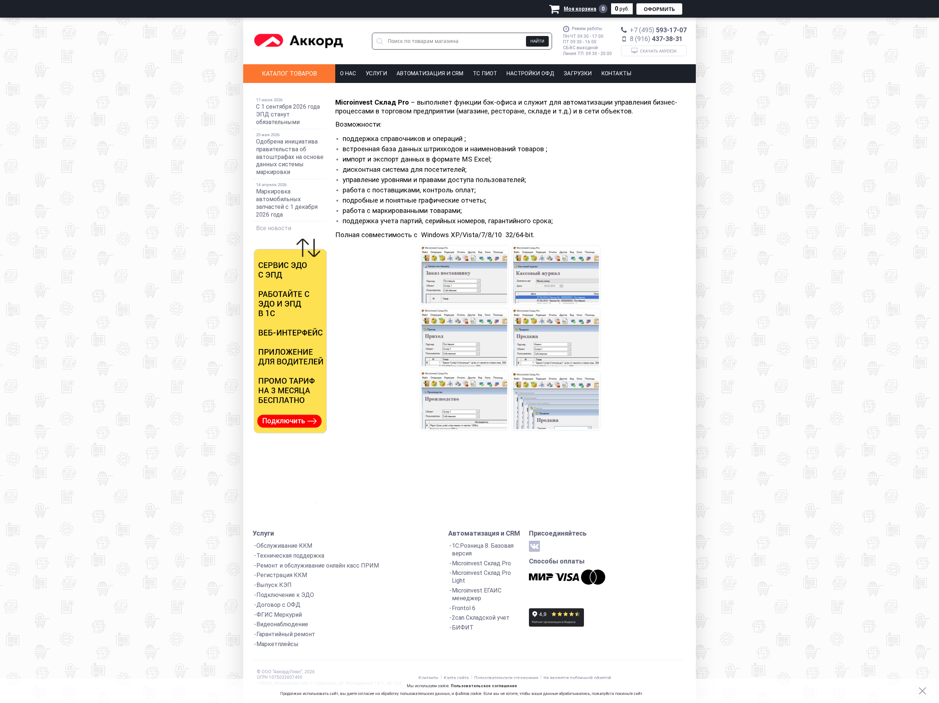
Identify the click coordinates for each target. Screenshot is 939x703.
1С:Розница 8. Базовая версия (483, 549)
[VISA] (567, 577)
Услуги (376, 73)
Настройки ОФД (530, 73)
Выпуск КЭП (274, 584)
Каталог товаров (289, 73)
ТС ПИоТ (485, 73)
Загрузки (578, 73)
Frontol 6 (463, 608)
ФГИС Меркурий (279, 614)
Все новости (273, 228)
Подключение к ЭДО (285, 594)
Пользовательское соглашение (484, 686)
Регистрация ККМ (281, 575)
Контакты (616, 73)
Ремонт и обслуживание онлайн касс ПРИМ (317, 565)
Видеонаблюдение (282, 624)
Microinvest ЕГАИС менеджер (476, 594)
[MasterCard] (593, 577)
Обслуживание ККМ (284, 545)
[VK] (534, 546)
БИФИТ (463, 627)
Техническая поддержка (290, 555)
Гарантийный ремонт (285, 634)
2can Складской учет (480, 617)
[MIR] (541, 577)
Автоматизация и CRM (430, 73)
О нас (348, 73)
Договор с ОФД (278, 604)
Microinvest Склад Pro (481, 563)
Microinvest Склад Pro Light (481, 576)
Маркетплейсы (277, 644)
